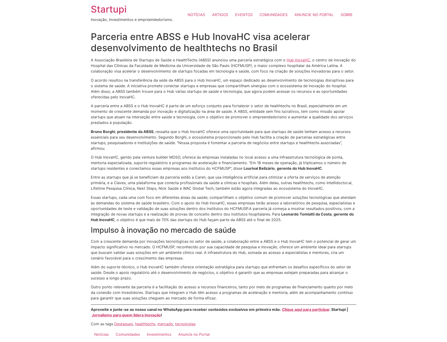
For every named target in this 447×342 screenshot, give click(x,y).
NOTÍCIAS (196, 14)
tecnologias (185, 324)
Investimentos (159, 334)
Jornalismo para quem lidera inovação (126, 315)
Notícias (101, 334)
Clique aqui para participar (305, 309)
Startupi (109, 9)
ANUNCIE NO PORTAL (314, 14)
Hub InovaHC (298, 60)
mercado (165, 324)
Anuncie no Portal (194, 334)
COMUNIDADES (274, 14)
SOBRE (347, 14)
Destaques (123, 324)
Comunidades (128, 334)
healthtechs (145, 324)
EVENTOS (244, 14)
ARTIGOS (220, 14)
